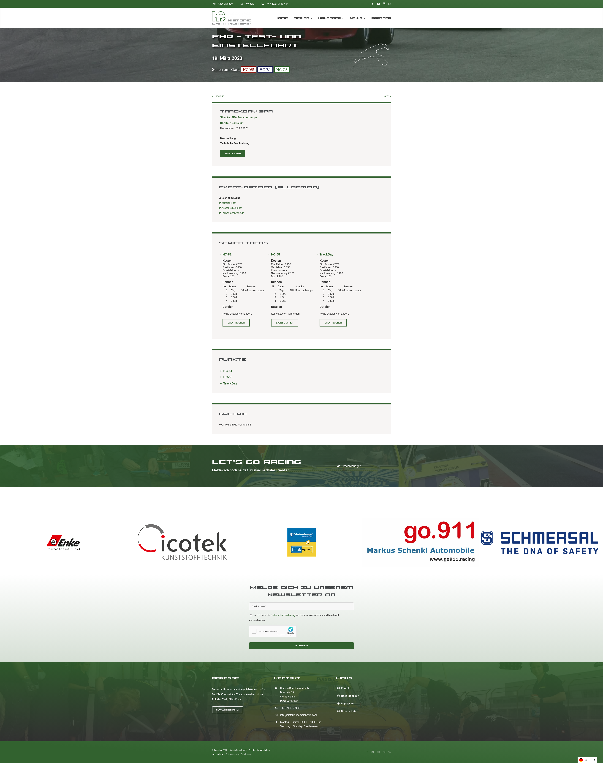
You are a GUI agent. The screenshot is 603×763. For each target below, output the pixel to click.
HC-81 (227, 254)
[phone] (389, 752)
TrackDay (326, 254)
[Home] (234, 18)
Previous (219, 96)
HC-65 (275, 254)
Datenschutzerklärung (283, 615)
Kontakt (250, 3)
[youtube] (378, 4)
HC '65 (248, 69)
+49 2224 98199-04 (277, 3)
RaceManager (225, 3)
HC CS (282, 69)
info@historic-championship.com (298, 715)
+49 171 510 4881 (290, 707)
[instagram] (384, 4)
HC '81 (265, 69)
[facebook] (373, 4)
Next (385, 96)
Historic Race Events (238, 750)
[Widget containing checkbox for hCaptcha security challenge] (273, 631)
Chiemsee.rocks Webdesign (238, 754)
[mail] (389, 4)
